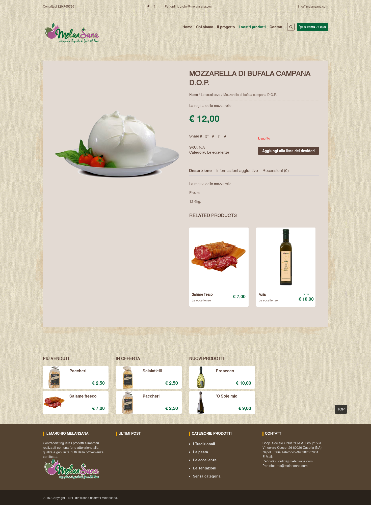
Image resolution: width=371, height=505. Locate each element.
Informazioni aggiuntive (237, 170)
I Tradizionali (204, 443)
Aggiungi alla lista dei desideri (288, 150)
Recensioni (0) (275, 170)
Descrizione (200, 170)
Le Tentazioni (204, 467)
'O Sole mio (226, 396)
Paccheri (77, 371)
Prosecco (225, 371)
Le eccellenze (210, 94)
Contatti (276, 26)
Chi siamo (204, 26)
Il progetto (226, 26)
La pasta (200, 451)
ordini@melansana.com (295, 461)
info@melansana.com (313, 6)
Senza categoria (207, 476)
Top (340, 409)
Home (187, 26)
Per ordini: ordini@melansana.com (189, 6)
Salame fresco (83, 396)
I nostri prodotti (252, 26)
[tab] (202, 171)
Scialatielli (152, 371)
